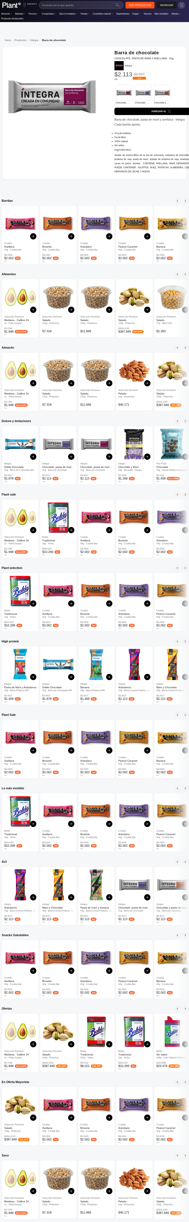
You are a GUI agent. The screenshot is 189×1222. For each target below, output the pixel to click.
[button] (140, 5)
